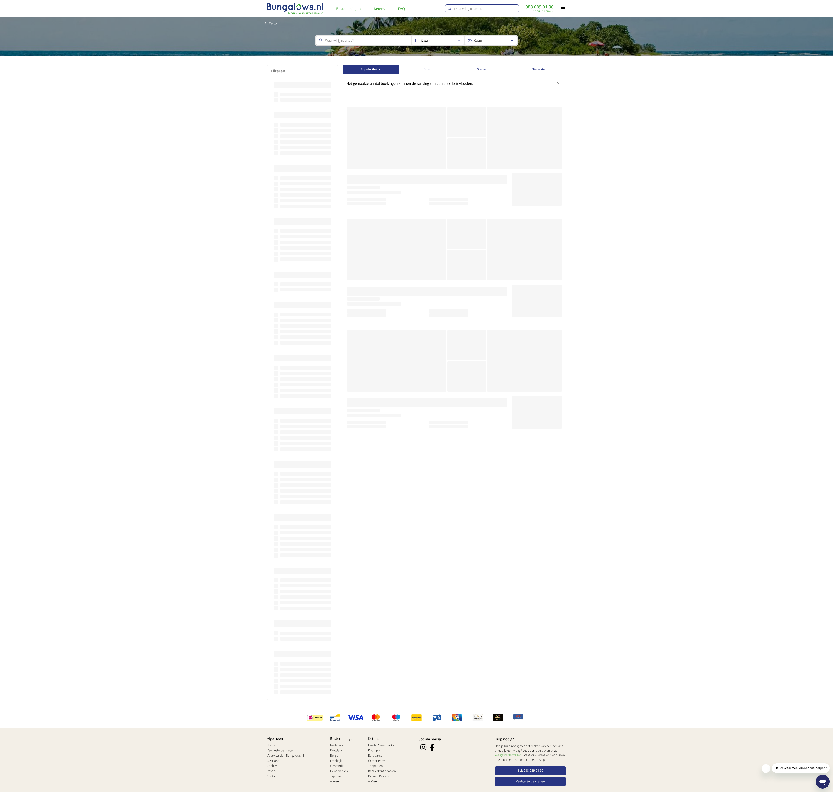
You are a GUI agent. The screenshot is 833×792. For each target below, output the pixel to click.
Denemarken (339, 771)
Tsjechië (335, 776)
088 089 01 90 (539, 7)
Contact (272, 776)
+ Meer (335, 781)
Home (271, 745)
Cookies (272, 766)
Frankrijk (336, 761)
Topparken (375, 766)
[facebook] (432, 747)
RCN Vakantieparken (382, 771)
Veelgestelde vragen (280, 750)
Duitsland (336, 750)
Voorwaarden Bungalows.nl (285, 756)
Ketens (379, 8)
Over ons (273, 761)
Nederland (337, 745)
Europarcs (375, 756)
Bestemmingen (348, 8)
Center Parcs (376, 761)
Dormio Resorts (378, 776)
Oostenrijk (337, 766)
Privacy (271, 771)
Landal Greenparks (381, 745)
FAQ (401, 8)
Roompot (374, 750)
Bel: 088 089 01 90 (530, 771)
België (334, 756)
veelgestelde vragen (508, 755)
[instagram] (423, 747)
